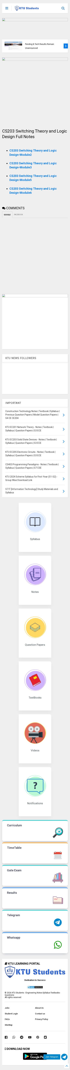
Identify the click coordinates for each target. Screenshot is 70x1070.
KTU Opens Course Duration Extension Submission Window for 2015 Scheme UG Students (43, 44)
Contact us (40, 1014)
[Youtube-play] (29, 1037)
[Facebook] (6, 1037)
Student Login (11, 1014)
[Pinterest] (37, 1037)
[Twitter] (45, 1037)
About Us (39, 1008)
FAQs (7, 1019)
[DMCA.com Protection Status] (35, 988)
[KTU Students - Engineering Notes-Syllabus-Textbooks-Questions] (27, 9)
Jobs (7, 1008)
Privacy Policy (41, 1019)
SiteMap (8, 1025)
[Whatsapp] (13, 1037)
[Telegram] (21, 1037)
